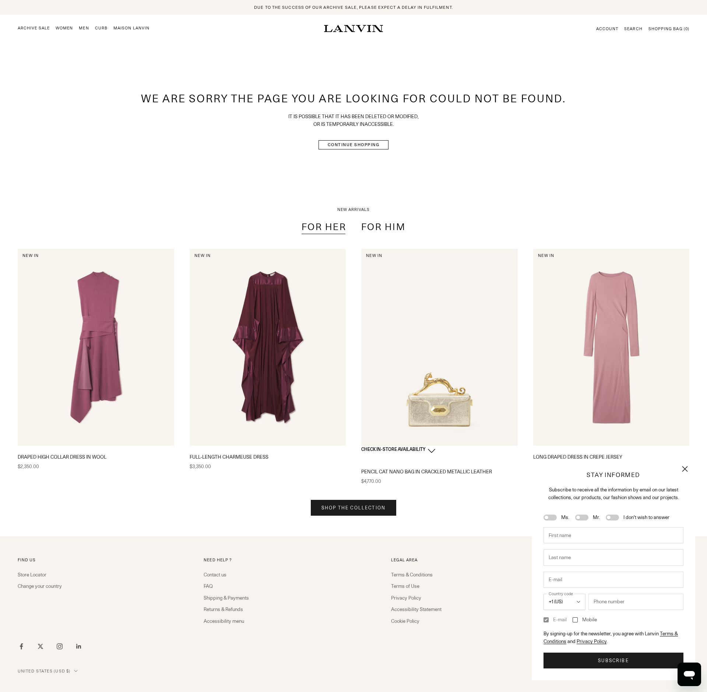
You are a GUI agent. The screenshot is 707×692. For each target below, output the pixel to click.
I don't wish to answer (646, 517)
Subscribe (613, 660)
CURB (101, 28)
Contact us (215, 575)
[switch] (550, 517)
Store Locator (32, 575)
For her (324, 226)
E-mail (560, 619)
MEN (84, 28)
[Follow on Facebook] (21, 646)
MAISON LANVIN (131, 28)
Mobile (589, 619)
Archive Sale (34, 28)
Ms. (565, 517)
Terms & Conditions (412, 575)
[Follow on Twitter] (40, 646)
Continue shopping (354, 144)
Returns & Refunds (223, 609)
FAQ (208, 586)
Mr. (596, 517)
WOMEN (64, 28)
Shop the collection (353, 508)
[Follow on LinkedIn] (78, 646)
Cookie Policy (405, 621)
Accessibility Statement (416, 609)
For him (383, 226)
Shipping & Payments (226, 598)
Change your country (40, 586)
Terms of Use (405, 586)
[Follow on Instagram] (59, 646)
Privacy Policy (591, 641)
